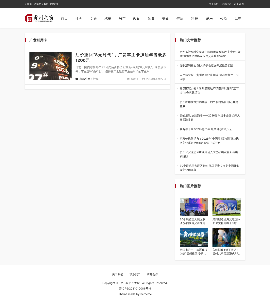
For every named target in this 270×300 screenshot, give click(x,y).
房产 (122, 18)
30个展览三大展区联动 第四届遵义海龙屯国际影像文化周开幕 (210, 168)
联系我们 (226, 4)
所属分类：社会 (88, 78)
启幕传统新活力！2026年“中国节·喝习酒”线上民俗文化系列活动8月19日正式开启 (210, 141)
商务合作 (239, 4)
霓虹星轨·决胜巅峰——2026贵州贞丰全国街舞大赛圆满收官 (210, 118)
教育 (136, 18)
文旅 (93, 18)
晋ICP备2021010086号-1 (135, 288)
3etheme (146, 294)
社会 (78, 18)
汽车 (107, 18)
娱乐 (209, 18)
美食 (165, 18)
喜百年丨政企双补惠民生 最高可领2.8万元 (210, 129)
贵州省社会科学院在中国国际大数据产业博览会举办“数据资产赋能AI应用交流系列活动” (210, 54)
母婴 (238, 18)
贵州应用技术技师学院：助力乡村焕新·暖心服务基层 (209, 104)
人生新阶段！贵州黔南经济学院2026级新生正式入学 (209, 77)
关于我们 (213, 4)
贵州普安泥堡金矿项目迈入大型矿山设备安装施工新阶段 (210, 154)
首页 (64, 18)
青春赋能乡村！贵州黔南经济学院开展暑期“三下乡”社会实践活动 (209, 91)
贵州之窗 (135, 283)
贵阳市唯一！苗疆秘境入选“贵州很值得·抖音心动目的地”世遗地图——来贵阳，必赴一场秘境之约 (193, 252)
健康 (180, 18)
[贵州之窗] (39, 18)
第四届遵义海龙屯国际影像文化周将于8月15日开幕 (226, 221)
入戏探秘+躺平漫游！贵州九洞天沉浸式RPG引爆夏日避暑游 (226, 252)
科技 (194, 18)
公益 (223, 18)
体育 (151, 18)
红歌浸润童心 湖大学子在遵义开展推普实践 (210, 65)
